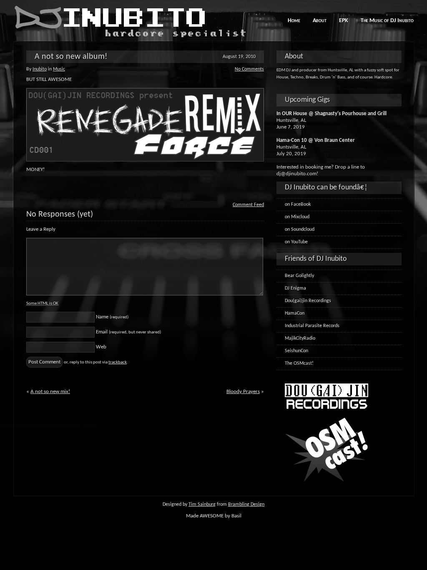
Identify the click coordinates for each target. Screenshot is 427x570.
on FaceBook (298, 204)
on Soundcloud (299, 229)
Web (101, 347)
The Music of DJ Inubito (387, 21)
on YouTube (296, 242)
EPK (343, 21)
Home (294, 21)
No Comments (249, 69)
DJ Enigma (295, 288)
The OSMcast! (299, 363)
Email (128, 332)
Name (112, 317)
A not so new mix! (50, 391)
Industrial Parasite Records (312, 325)
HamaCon (294, 313)
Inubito (40, 69)
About (320, 21)
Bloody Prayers (243, 391)
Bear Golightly (299, 275)
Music (59, 69)
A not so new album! (71, 57)
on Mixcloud (297, 216)
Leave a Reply (40, 229)
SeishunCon (296, 350)
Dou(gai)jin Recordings (308, 300)
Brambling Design (246, 504)
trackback (117, 362)
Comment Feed (248, 204)
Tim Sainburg (202, 504)
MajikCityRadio (300, 338)
